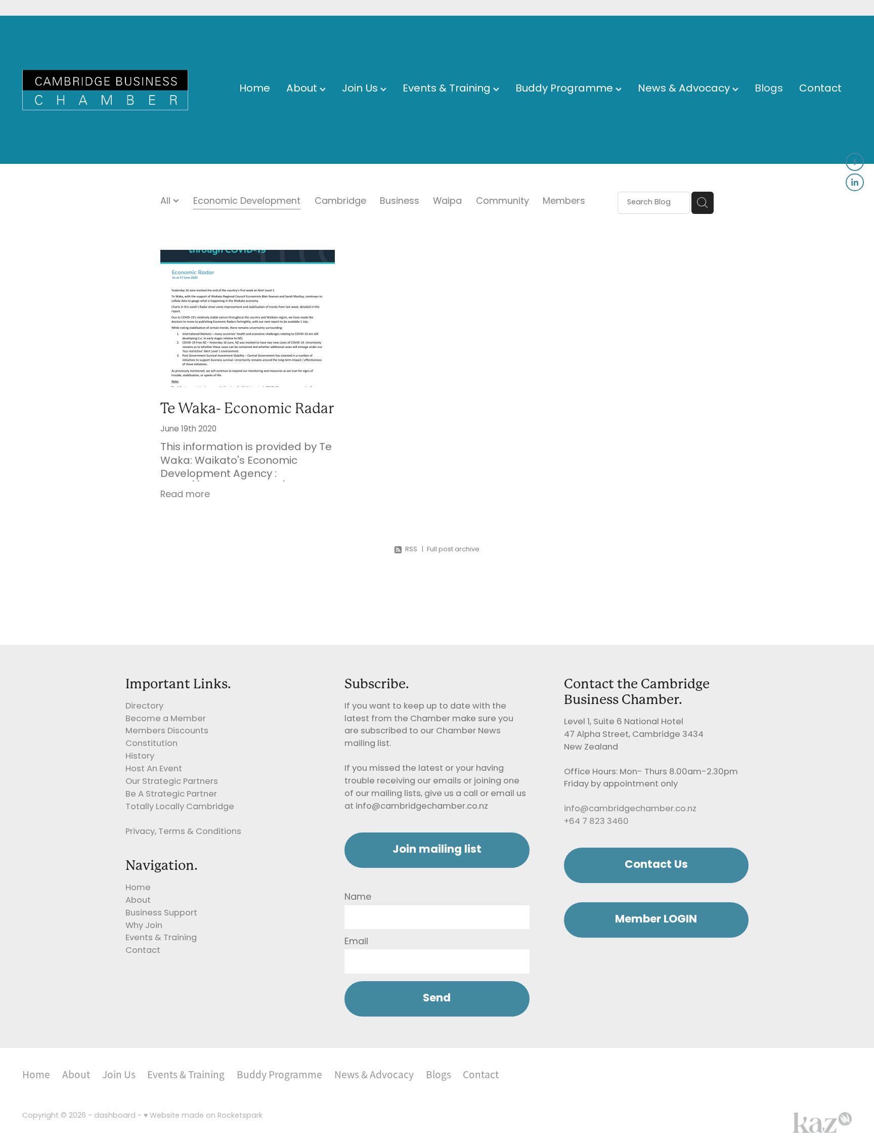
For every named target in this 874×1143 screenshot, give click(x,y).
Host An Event (153, 769)
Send (437, 998)
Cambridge (340, 202)
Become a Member (165, 719)
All (166, 201)
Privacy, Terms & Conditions (183, 832)
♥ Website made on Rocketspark (203, 1116)
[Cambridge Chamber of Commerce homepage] (105, 90)
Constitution (151, 744)
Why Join (143, 926)
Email (356, 942)
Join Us (361, 89)
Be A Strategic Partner (171, 794)
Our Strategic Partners (171, 782)
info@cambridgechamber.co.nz (630, 809)
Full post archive (453, 549)
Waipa (447, 202)
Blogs (769, 89)
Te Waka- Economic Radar (247, 408)
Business (399, 202)
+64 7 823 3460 (596, 822)
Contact (820, 89)
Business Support (161, 913)
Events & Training (448, 89)
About (303, 89)
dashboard (115, 1116)
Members (564, 202)
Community (502, 202)
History (139, 757)
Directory (144, 706)
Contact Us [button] (656, 865)
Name (357, 897)
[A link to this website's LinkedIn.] (855, 182)
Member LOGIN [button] (656, 919)
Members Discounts (166, 731)
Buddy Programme (565, 89)
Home (254, 89)
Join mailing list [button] (437, 850)
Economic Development (246, 202)
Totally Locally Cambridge (179, 807)
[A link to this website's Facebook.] (855, 162)
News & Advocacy (685, 89)
